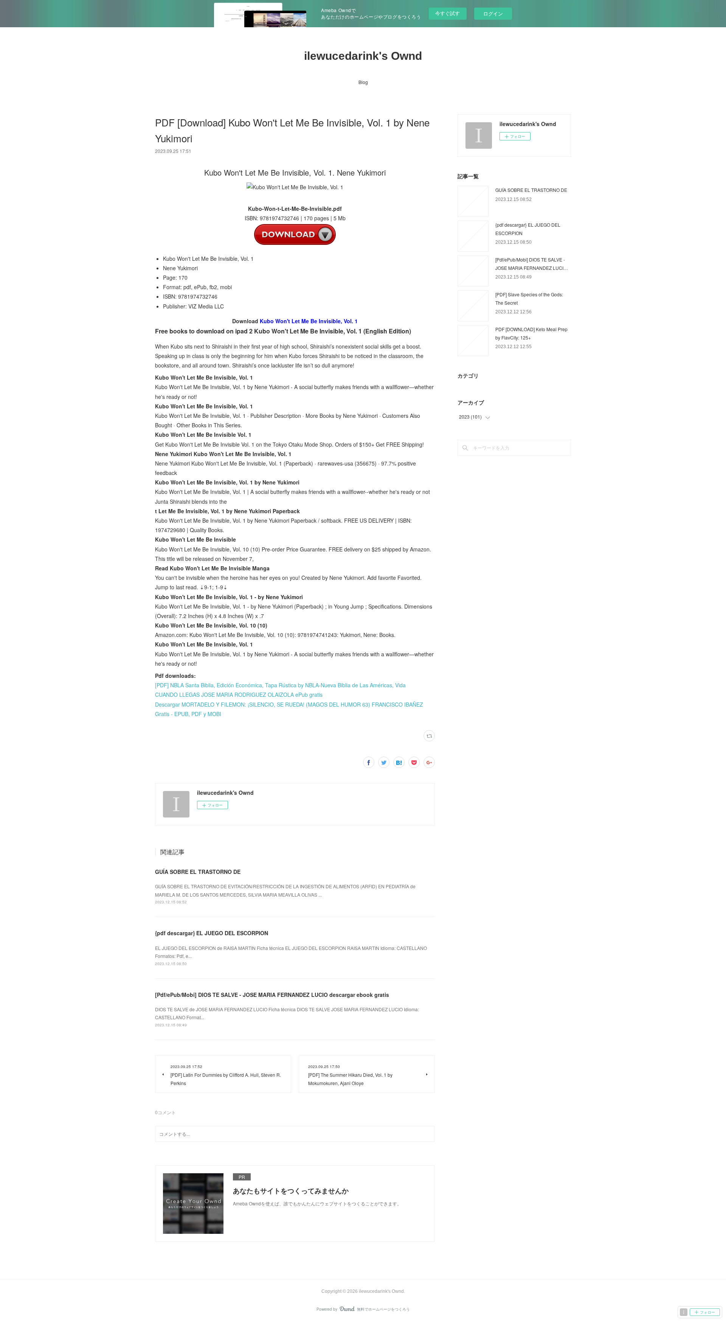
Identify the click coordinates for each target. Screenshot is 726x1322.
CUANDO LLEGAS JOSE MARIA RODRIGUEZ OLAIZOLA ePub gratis (239, 694)
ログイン (493, 13)
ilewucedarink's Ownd (363, 56)
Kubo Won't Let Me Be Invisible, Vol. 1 (309, 321)
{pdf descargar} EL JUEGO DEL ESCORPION (211, 933)
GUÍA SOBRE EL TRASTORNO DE (197, 871)
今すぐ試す (447, 13)
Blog (363, 82)
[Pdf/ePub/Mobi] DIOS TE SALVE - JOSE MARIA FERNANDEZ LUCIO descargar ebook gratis (272, 994)
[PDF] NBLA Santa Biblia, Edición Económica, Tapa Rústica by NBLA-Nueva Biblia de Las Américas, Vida (280, 685)
